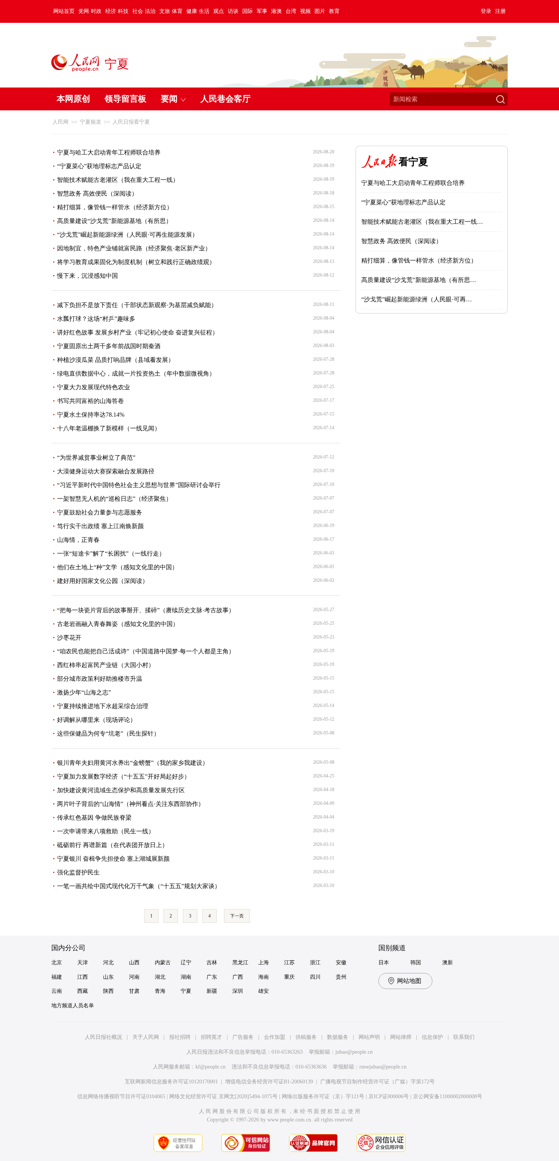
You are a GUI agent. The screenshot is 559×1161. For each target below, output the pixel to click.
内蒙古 (163, 962)
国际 (247, 11)
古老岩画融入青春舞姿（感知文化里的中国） (118, 624)
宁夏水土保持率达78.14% (90, 414)
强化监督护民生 (78, 872)
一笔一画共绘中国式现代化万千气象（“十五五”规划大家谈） (139, 886)
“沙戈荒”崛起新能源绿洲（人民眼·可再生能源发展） (127, 234)
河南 (134, 977)
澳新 (447, 962)
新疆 (211, 991)
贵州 (341, 977)
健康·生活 (198, 11)
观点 (218, 11)
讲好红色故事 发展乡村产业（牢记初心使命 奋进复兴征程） (137, 332)
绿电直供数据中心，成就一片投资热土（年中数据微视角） (136, 373)
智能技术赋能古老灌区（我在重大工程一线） (118, 180)
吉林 (211, 962)
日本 (383, 962)
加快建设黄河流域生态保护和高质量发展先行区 (121, 790)
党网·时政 (90, 11)
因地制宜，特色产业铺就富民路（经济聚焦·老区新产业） (134, 248)
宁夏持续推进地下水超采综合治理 (102, 706)
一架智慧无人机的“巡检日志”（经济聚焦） (114, 498)
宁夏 (186, 991)
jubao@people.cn (354, 1052)
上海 (263, 962)
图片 (319, 11)
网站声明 (369, 1037)
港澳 (276, 11)
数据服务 (337, 1037)
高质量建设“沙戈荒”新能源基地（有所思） (114, 221)
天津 (82, 962)
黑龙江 (240, 962)
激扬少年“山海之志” (84, 692)
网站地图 (409, 981)
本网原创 (73, 99)
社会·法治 (144, 11)
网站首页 (64, 11)
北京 (56, 962)
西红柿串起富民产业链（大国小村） (105, 665)
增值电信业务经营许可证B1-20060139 (269, 1082)
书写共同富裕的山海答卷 (90, 401)
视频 (305, 11)
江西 (82, 977)
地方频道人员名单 (72, 1005)
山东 (108, 977)
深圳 (237, 991)
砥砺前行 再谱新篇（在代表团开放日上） (112, 845)
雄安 (263, 991)
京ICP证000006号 (388, 1096)
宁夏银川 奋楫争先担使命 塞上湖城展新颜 (113, 858)
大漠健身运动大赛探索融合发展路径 (105, 471)
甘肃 (134, 991)
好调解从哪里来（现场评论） (96, 720)
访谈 (233, 11)
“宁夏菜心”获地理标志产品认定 (99, 166)
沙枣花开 (69, 637)
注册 (500, 11)
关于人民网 (145, 1037)
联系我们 (464, 1037)
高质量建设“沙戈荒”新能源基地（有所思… (418, 280)
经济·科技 (117, 11)
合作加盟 (274, 1037)
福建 (56, 977)
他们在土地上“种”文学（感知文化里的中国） (117, 567)
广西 (237, 977)
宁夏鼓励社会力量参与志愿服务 (99, 512)
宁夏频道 (90, 122)
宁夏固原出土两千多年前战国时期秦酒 (108, 346)
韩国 (415, 962)
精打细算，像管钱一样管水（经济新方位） (115, 207)
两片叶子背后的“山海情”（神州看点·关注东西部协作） (130, 804)
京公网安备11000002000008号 (447, 1096)
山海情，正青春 (78, 540)
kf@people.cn (210, 1067)
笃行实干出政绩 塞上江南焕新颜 (100, 526)
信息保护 (432, 1037)
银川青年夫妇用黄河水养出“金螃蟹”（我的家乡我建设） (132, 763)
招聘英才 (211, 1037)
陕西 (108, 991)
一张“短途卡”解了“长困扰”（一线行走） (111, 553)
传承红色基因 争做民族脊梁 (94, 817)
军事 (262, 11)
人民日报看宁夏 (131, 122)
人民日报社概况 (103, 1037)
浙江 (315, 962)
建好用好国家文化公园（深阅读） (102, 581)
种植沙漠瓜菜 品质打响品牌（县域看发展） (115, 360)
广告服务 (243, 1037)
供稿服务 (306, 1037)
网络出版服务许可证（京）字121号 (323, 1096)
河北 (108, 962)
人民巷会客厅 (225, 99)
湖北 (160, 977)
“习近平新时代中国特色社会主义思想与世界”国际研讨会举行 (139, 485)
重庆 (289, 977)
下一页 (237, 916)
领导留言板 (125, 99)
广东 (211, 977)
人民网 (60, 122)
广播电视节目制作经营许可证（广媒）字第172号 (377, 1082)
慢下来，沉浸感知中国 (87, 275)
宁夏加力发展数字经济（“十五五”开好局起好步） (123, 776)
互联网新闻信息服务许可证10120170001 (171, 1082)
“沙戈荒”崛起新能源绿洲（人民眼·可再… (416, 299)
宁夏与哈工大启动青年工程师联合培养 (108, 152)
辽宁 (186, 962)
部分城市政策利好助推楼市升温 (99, 678)
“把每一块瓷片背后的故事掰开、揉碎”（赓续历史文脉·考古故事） (146, 610)
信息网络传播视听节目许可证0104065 (121, 1096)
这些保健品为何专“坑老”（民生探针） (108, 733)
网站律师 (400, 1037)
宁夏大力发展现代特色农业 (93, 387)
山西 (134, 962)
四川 (315, 977)
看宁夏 (413, 161)
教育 (334, 11)
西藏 (82, 991)
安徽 (341, 962)
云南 (56, 991)
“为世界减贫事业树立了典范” (96, 457)
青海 (160, 991)
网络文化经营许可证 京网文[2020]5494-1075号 (223, 1096)
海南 (263, 977)
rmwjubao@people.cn (383, 1067)
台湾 (291, 11)
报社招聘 (180, 1037)
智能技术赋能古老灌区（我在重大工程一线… (422, 221)
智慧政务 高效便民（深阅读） (97, 193)
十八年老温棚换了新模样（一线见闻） (108, 428)
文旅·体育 (171, 11)
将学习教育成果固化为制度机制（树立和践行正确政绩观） (136, 262)
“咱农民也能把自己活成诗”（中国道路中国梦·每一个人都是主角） (146, 651)
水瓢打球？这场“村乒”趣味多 (96, 318)
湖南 (186, 977)
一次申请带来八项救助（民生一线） (105, 831)
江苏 (289, 962)
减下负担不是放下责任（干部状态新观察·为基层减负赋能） (137, 305)
